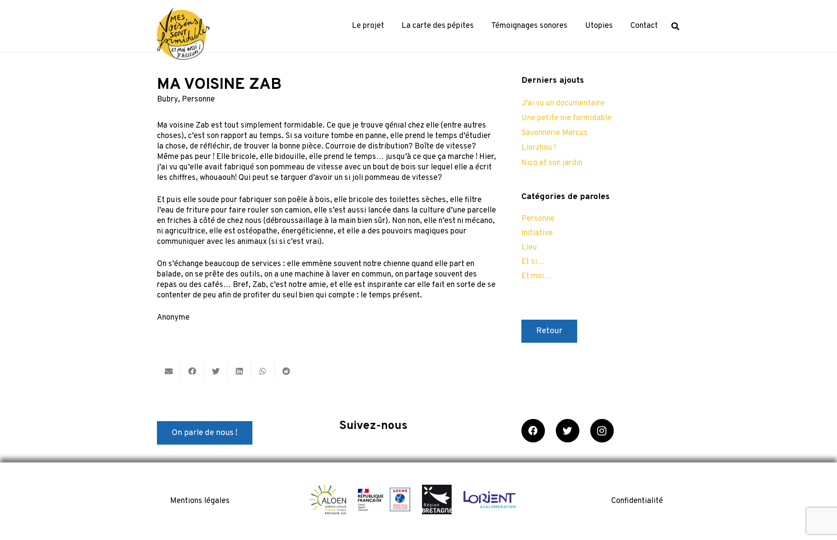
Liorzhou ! (538, 148)
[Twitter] (567, 430)
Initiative (537, 233)
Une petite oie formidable (566, 118)
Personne (198, 99)
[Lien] (183, 34)
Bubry (167, 99)
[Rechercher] (675, 26)
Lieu (529, 248)
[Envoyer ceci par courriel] (168, 371)
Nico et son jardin (551, 163)
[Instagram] (602, 430)
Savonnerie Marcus (554, 133)
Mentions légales (200, 501)
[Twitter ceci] (216, 371)
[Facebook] (533, 430)
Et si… (533, 262)
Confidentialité (637, 501)
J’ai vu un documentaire (563, 103)
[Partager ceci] (192, 371)
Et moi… (536, 276)
